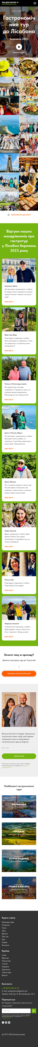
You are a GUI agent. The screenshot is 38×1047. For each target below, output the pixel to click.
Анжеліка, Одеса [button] (11, 863)
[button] (19, 792)
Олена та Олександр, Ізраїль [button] (16, 961)
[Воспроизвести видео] (19, 335)
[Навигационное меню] (35, 3)
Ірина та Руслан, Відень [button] (13, 1010)
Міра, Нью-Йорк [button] (11, 912)
